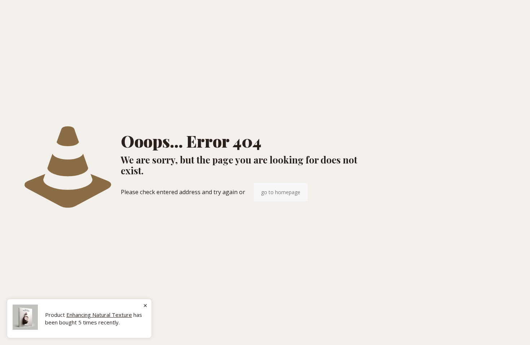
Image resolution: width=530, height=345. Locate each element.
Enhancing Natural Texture (99, 314)
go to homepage (280, 192)
